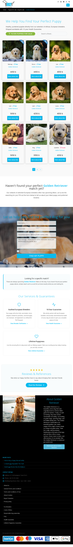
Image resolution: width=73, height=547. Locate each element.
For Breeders (7, 507)
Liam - (36, 106)
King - (36, 147)
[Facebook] (58, 2)
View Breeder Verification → (19, 323)
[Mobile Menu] (68, 5)
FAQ (5, 516)
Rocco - (36, 64)
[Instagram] (66, 2)
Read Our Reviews (35, 385)
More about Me (13, 76)
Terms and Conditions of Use (12, 492)
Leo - (60, 64)
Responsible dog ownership (12, 513)
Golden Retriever (13, 67)
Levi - (13, 106)
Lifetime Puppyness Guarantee (12, 523)
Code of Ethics (8, 510)
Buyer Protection (8, 498)
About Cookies (8, 495)
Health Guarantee (9, 519)
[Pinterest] (61, 2)
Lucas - (59, 106)
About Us (6, 485)
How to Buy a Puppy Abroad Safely (14, 460)
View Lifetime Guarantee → (36, 351)
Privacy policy (7, 501)
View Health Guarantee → (54, 323)
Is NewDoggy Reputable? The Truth (14, 464)
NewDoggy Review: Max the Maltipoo (14, 467)
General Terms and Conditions (12, 488)
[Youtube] (63, 2)
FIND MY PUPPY (36, 255)
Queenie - (59, 147)
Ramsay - (13, 64)
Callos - (12, 147)
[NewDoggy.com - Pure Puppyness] (8, 3)
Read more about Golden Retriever (54, 446)
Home (4, 10)
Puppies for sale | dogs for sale (16, 10)
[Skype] (69, 2)
